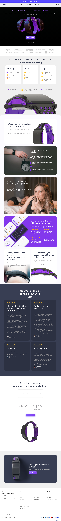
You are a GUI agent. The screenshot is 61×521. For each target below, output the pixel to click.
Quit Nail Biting (36, 497)
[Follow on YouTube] (9, 514)
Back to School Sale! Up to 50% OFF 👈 (30, 1)
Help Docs (22, 495)
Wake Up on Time (37, 494)
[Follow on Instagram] (7, 514)
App (25, 4)
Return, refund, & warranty (24, 506)
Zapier (48, 495)
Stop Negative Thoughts (38, 501)
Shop (22, 4)
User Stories (22, 499)
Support (21, 502)
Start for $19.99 (30, 37)
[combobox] (58, 520)
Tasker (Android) (49, 497)
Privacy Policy (22, 504)
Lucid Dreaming (36, 499)
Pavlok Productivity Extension (52, 499)
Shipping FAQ (22, 508)
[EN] (58, 520)
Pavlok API (48, 501)
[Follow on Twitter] (5, 514)
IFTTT (48, 494)
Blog (39, 4)
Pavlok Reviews (22, 510)
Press (21, 497)
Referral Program (23, 494)
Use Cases (35, 4)
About (21, 501)
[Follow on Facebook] (2, 514)
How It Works (29, 4)
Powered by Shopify (12, 517)
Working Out (36, 495)
